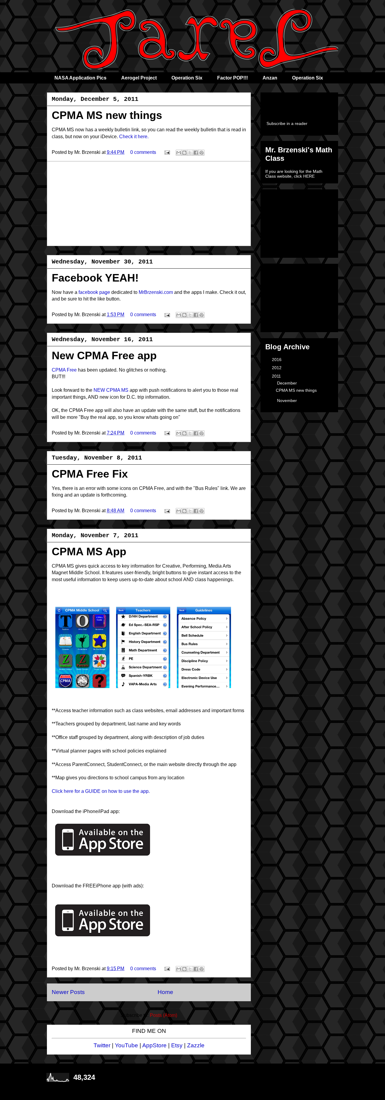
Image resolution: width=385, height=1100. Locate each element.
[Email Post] (166, 152)
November (287, 400)
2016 (277, 359)
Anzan (270, 77)
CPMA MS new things (107, 115)
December (287, 383)
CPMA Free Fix (90, 474)
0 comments (143, 152)
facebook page (94, 292)
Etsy (177, 1045)
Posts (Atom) (163, 1015)
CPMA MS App (89, 551)
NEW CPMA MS (111, 390)
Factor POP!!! (232, 77)
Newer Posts (68, 992)
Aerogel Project (139, 77)
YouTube (126, 1045)
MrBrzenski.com (156, 292)
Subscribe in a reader (286, 123)
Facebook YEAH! (95, 278)
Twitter (102, 1045)
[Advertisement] (149, 203)
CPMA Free (64, 369)
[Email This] (179, 153)
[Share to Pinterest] (202, 153)
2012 (277, 367)
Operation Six (186, 77)
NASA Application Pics (80, 77)
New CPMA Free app (104, 355)
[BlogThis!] (184, 153)
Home (165, 992)
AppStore (154, 1045)
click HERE (304, 176)
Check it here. (134, 136)
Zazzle (196, 1045)
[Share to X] (190, 153)
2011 (277, 376)
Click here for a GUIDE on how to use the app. (101, 791)
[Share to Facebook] (196, 153)
